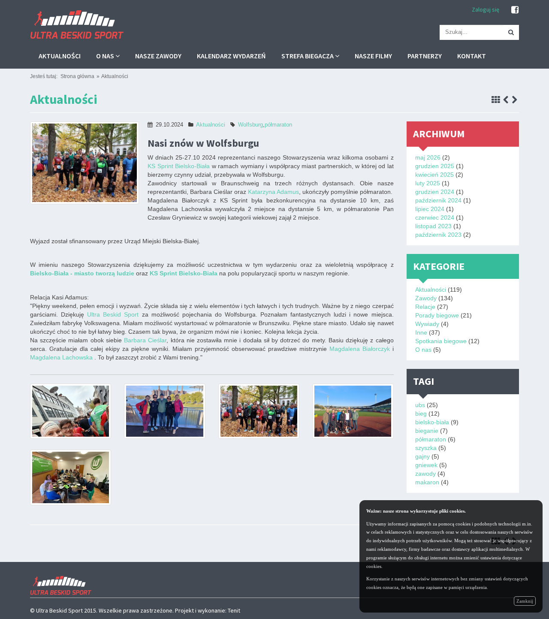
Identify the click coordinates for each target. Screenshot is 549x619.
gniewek (426, 465)
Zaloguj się (485, 9)
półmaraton (278, 125)
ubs (420, 405)
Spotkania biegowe (441, 341)
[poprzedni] (505, 100)
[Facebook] (515, 10)
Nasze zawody (158, 55)
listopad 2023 (433, 226)
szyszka (426, 447)
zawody (425, 473)
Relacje (425, 306)
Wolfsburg (250, 125)
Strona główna (77, 76)
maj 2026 (427, 157)
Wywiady (427, 323)
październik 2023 (438, 234)
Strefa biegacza (308, 55)
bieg (421, 413)
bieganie (426, 430)
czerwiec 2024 (434, 217)
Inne (421, 332)
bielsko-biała (432, 422)
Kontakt (471, 55)
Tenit (234, 610)
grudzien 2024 (434, 191)
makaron (427, 482)
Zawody (426, 298)
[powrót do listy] (496, 100)
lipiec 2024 (429, 208)
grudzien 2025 (434, 166)
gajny (422, 456)
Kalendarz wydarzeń (231, 55)
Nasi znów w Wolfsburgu (203, 143)
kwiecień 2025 (434, 174)
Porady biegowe (437, 315)
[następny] (514, 100)
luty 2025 (427, 183)
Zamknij (524, 601)
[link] (179, 166)
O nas (105, 55)
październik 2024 (438, 200)
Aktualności (60, 55)
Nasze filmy (373, 55)
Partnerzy (424, 55)
